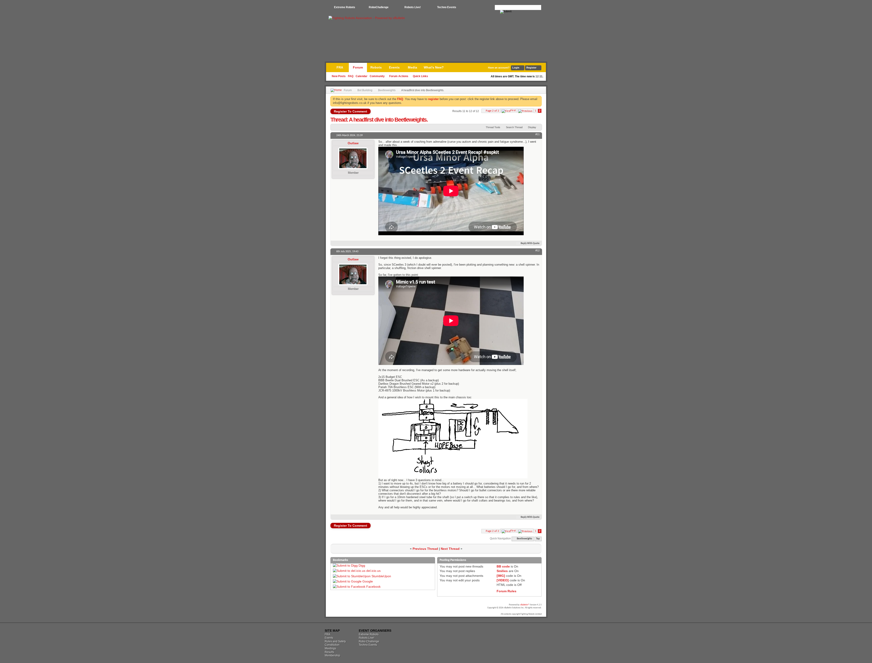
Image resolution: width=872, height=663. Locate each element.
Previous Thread (425, 548)
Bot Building (364, 90)
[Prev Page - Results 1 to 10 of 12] (525, 110)
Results (329, 652)
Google (367, 581)
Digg (362, 565)
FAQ (350, 76)
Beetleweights (387, 90)
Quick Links (420, 76)
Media (412, 67)
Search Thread (514, 127)
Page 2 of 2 (492, 110)
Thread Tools (493, 127)
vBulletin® (524, 605)
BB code (503, 566)
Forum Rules (506, 591)
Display (532, 127)
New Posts (339, 76)
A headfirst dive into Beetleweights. (388, 119)
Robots (376, 67)
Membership (332, 655)
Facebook (373, 586)
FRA (340, 67)
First (513, 110)
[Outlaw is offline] (353, 158)
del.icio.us (373, 570)
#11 (537, 134)
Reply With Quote (530, 243)
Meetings (330, 648)
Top (538, 539)
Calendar (361, 76)
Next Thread (450, 548)
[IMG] (501, 575)
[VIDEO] (503, 580)
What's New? (434, 67)
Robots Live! (412, 7)
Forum (358, 67)
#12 (537, 250)
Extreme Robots (344, 7)
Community (377, 76)
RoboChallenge (379, 7)
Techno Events (446, 7)
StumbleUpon (381, 576)
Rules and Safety (335, 641)
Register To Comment (350, 111)
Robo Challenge (369, 641)
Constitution (332, 644)
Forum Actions (398, 76)
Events (394, 67)
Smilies (502, 571)
